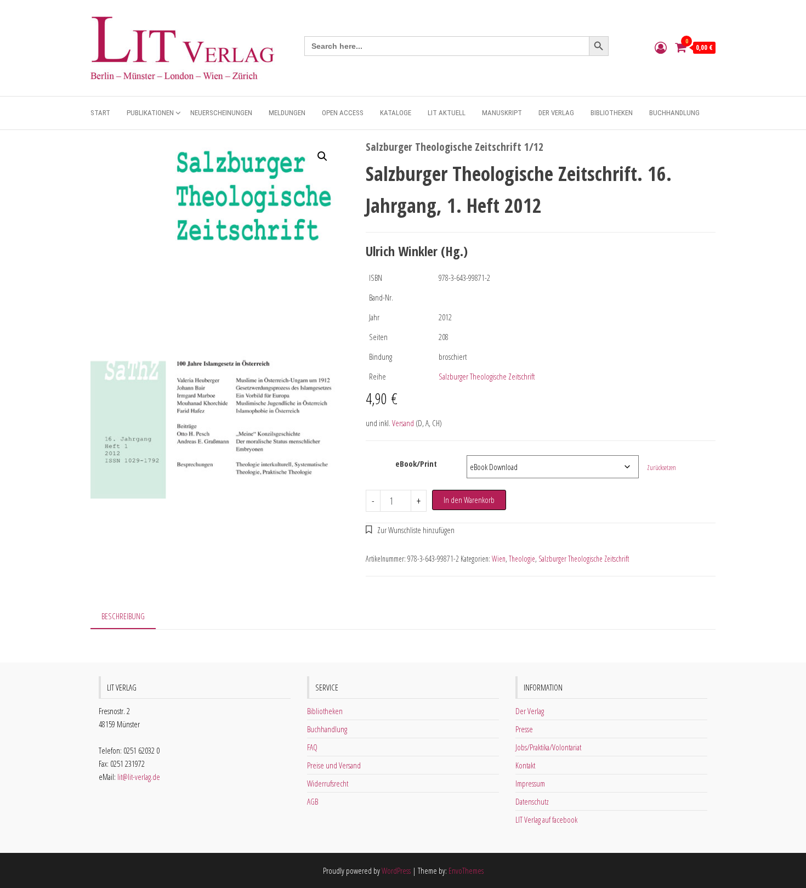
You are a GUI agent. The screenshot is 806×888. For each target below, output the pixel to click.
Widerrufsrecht (327, 783)
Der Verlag (556, 113)
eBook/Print (416, 463)
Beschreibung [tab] (123, 615)
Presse (524, 728)
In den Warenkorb (469, 499)
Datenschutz (532, 801)
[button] (322, 156)
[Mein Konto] (661, 47)
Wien (499, 558)
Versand (403, 422)
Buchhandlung (674, 113)
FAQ (312, 747)
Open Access (343, 113)
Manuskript (502, 113)
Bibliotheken (612, 113)
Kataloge (395, 113)
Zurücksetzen (661, 467)
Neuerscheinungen (221, 113)
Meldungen (287, 113)
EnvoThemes (466, 870)
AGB (312, 801)
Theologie (522, 558)
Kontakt (525, 765)
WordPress (396, 870)
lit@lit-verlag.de (138, 776)
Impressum (530, 783)
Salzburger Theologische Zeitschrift (487, 376)
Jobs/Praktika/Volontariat (548, 747)
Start (100, 113)
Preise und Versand (334, 765)
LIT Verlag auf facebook (546, 819)
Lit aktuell (447, 113)
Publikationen (150, 113)
